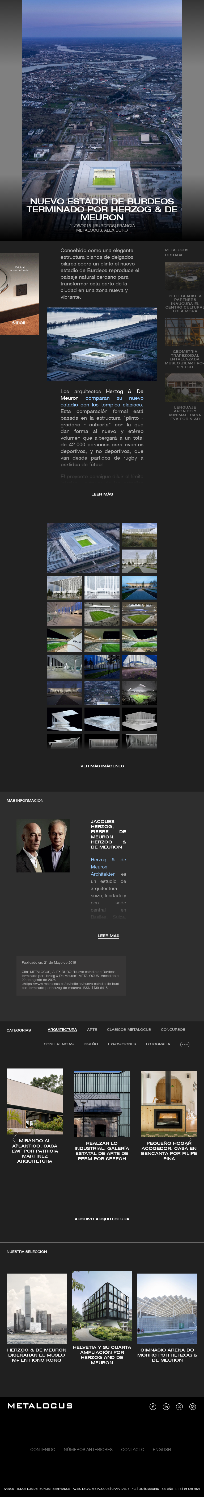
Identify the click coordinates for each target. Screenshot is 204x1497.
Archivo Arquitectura (102, 1219)
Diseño (91, 1044)
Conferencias (59, 1044)
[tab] (62, 1029)
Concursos (173, 1029)
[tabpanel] (102, 1140)
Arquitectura (62, 1029)
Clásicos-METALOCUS (129, 1029)
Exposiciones (122, 1044)
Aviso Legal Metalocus (91, 1489)
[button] (15, 1139)
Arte (92, 1029)
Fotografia (158, 1044)
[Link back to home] (40, 1406)
